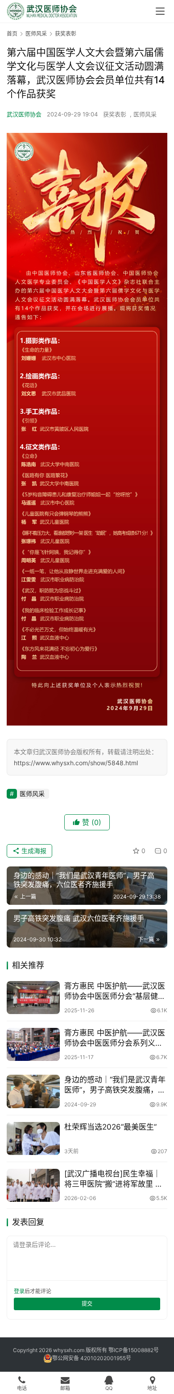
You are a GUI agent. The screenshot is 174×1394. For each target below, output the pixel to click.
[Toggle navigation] (160, 11)
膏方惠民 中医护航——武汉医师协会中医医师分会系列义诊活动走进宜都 (114, 1038)
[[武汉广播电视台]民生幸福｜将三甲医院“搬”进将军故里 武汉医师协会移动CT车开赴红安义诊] (33, 1185)
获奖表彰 (114, 114)
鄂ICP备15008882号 (133, 1350)
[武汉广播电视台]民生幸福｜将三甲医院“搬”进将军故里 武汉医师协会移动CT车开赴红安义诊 (115, 1179)
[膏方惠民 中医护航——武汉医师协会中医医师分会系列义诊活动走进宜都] (33, 1044)
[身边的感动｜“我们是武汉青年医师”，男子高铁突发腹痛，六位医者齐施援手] (33, 1091)
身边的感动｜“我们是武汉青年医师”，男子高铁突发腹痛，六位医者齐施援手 (115, 1085)
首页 (12, 33)
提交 (87, 1303)
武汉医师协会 (24, 114)
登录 (19, 1291)
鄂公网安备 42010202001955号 (91, 1358)
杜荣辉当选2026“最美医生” (110, 1126)
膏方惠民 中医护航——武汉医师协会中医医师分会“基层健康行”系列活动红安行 (115, 992)
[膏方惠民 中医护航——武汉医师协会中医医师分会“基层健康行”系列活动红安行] (33, 997)
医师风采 (145, 114)
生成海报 (33, 850)
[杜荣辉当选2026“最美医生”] (33, 1138)
